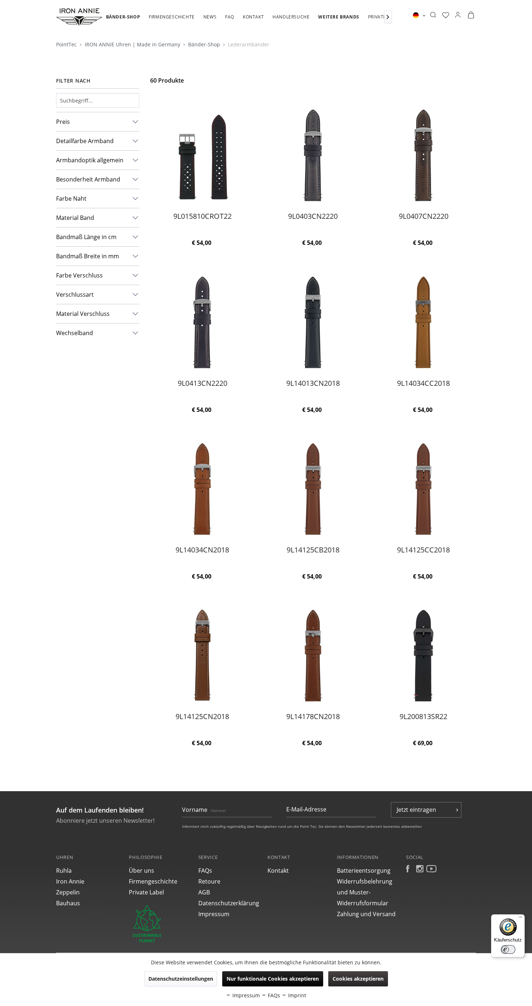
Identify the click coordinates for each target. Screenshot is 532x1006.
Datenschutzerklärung (228, 903)
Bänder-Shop (204, 44)
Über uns (141, 870)
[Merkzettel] (445, 15)
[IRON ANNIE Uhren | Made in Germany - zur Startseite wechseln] (79, 17)
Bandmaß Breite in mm (87, 256)
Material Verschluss (83, 314)
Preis (63, 122)
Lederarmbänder (248, 44)
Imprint (296, 995)
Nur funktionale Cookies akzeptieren (273, 978)
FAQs (205, 870)
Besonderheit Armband (88, 179)
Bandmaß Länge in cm (86, 237)
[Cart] (471, 15)
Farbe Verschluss (79, 275)
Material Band (75, 218)
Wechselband (74, 333)
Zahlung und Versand (366, 914)
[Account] (458, 15)
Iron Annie (70, 881)
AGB (204, 892)
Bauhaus (68, 903)
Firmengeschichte (153, 881)
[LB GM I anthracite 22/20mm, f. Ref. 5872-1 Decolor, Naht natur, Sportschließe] (313, 155)
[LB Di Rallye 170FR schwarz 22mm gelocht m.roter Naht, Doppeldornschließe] (202, 155)
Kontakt (278, 870)
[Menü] (520, 918)
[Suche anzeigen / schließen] (433, 15)
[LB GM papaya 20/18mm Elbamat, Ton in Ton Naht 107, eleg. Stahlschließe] (423, 488)
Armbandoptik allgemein (89, 160)
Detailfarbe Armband (85, 141)
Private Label (146, 892)
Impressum (213, 914)
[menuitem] (123, 20)
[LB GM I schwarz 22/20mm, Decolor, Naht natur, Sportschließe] (202, 322)
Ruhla (64, 870)
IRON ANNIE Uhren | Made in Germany (133, 44)
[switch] (508, 949)
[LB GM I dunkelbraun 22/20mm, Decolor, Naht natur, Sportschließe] (423, 155)
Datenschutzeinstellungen (180, 978)
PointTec (67, 44)
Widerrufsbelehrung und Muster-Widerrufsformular (364, 892)
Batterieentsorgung (363, 870)
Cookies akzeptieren (358, 978)
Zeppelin (68, 892)
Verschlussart (75, 295)
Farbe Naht (71, 199)
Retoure (209, 881)
